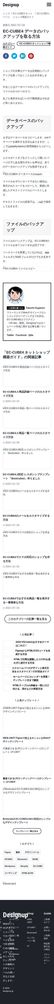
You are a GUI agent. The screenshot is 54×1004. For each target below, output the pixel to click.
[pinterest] (31, 56)
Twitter (10, 335)
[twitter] (14, 56)
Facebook (21, 335)
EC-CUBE (37, 866)
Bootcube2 (32, 932)
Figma (8, 852)
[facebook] (6, 56)
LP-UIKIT (31, 927)
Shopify (24, 866)
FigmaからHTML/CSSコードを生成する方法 (32, 652)
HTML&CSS (27, 873)
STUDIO (8, 859)
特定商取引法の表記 (47, 946)
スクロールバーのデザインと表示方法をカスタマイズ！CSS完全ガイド (30, 670)
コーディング (11, 873)
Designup (11, 4)
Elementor (22, 859)
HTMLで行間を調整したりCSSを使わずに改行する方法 (32, 661)
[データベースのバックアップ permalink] (1, 116)
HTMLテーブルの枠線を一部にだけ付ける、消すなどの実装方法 (31, 687)
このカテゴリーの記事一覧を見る (27, 618)
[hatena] (23, 56)
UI (28, 946)
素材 (18, 852)
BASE (35, 859)
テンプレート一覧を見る (27, 831)
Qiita (30, 335)
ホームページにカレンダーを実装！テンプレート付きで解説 (31, 678)
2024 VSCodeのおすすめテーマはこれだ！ (32, 644)
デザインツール (32, 852)
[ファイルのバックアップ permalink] (1, 220)
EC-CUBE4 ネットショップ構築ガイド (27, 45)
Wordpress (10, 866)
